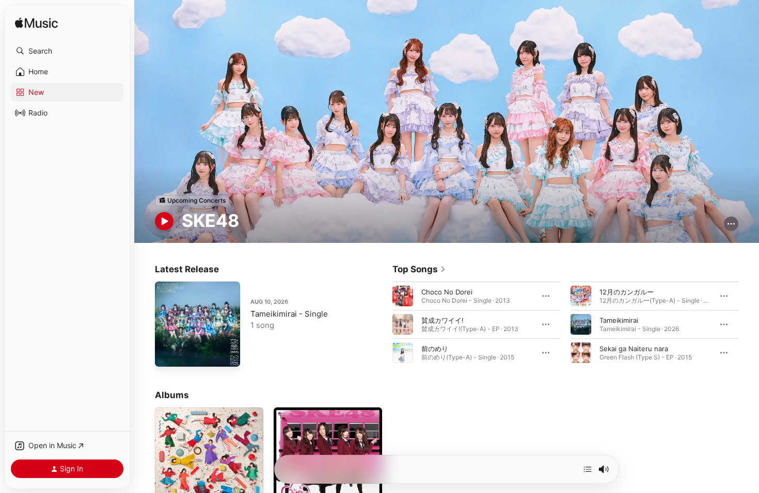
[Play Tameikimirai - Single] (168, 353)
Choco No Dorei (446, 291)
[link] (419, 269)
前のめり (434, 348)
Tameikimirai (618, 320)
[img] (36, 23)
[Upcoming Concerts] (192, 200)
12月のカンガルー (626, 291)
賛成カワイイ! (442, 320)
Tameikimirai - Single (289, 314)
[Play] (164, 221)
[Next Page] (748, 323)
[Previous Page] (382, 323)
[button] (67, 51)
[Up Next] (587, 469)
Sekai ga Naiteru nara (633, 348)
